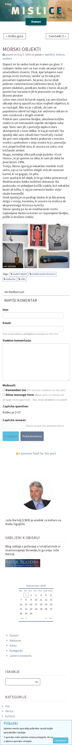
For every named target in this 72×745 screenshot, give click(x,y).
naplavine (11, 279)
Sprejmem (60, 740)
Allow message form (19, 395)
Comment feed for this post (37, 453)
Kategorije (16, 651)
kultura (60, 54)
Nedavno (15, 640)
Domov (14, 635)
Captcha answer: (14, 420)
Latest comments (21, 656)
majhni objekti (20, 274)
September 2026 (36, 585)
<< (22, 618)
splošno (50, 54)
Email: (7, 323)
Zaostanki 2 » (57, 36)
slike (23, 279)
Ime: (6, 310)
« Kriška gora (14, 36)
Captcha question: (16, 406)
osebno (7, 58)
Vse (7, 706)
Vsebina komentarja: (17, 340)
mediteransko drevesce (44, 274)
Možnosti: (9, 385)
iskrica (9, 711)
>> (50, 618)
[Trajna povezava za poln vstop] (4, 54)
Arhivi (13, 646)
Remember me (15, 390)
